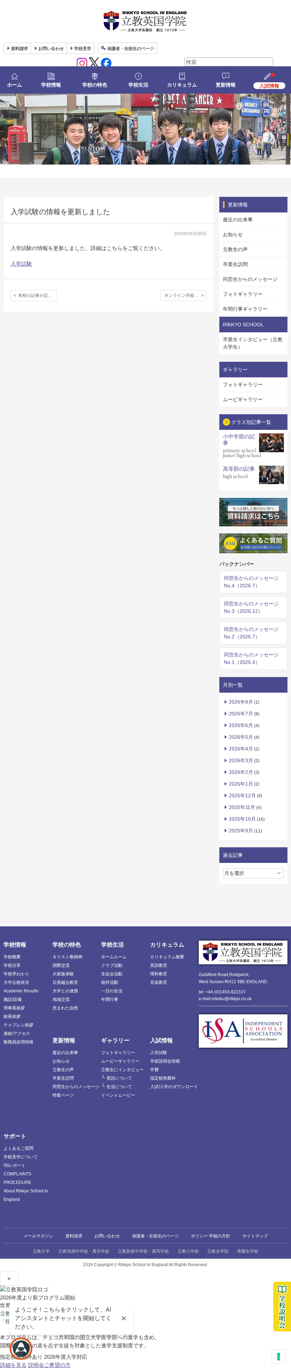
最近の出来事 (238, 219)
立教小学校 (188, 1251)
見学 (82, 48)
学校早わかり (16, 973)
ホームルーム (114, 956)
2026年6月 (241, 725)
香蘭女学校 (247, 1251)
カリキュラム (182, 85)
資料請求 (73, 1236)
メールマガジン (38, 1236)
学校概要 (12, 956)
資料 (19, 48)
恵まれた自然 (65, 1007)
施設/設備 (13, 999)
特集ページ (63, 1095)
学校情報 (51, 85)
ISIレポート (15, 1165)
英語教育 (158, 965)
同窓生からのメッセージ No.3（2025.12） (251, 607)
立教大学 (41, 1251)
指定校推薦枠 (163, 1078)
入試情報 (161, 1040)
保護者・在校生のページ (155, 1236)
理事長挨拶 (14, 1007)
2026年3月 (241, 760)
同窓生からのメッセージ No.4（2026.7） (251, 581)
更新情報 (226, 85)
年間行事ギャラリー (245, 309)
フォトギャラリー (243, 294)
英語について (119, 1078)
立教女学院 (218, 1251)
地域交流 (61, 999)
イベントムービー (118, 1095)
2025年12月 (242, 795)
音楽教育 (158, 982)
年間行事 (109, 999)
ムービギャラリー (243, 399)
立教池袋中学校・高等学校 (83, 1251)
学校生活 (138, 85)
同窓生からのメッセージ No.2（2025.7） (251, 632)
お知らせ (233, 234)
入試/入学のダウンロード (174, 1086)
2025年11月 (242, 807)
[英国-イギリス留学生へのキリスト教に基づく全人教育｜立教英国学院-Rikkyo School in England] (145, 21)
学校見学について (21, 1156)
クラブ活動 (111, 965)
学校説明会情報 (165, 1061)
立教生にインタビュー (122, 1069)
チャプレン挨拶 (18, 1024)
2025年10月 (242, 819)
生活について (119, 1086)
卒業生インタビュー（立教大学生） (252, 343)
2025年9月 (241, 830)
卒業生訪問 (235, 264)
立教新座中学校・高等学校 (143, 1251)
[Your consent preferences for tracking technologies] (278, 1356)
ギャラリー (115, 1040)
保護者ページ (130, 48)
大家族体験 (63, 973)
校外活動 (109, 982)
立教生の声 (235, 249)
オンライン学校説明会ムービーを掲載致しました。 (185, 295)
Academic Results (21, 990)
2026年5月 (241, 737)
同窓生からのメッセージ (250, 279)
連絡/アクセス (17, 1033)
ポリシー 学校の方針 (210, 1236)
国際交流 (61, 965)
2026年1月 (241, 784)
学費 (154, 1069)
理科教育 (158, 973)
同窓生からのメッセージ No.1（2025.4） (251, 658)
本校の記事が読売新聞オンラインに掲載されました (37, 295)
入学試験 (21, 264)
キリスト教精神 (67, 956)
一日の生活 (111, 990)
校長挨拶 (12, 1016)
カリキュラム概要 (167, 956)
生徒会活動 (111, 973)
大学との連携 (65, 990)
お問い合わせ (51, 48)
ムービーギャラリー (120, 1061)
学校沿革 (12, 965)
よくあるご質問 (18, 1148)
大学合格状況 (16, 982)
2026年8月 (241, 702)
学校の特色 (94, 85)
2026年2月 (241, 772)
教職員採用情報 (18, 1042)
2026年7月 (241, 713)
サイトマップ (255, 1236)
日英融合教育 (65, 982)
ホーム (14, 85)
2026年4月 (241, 749)
